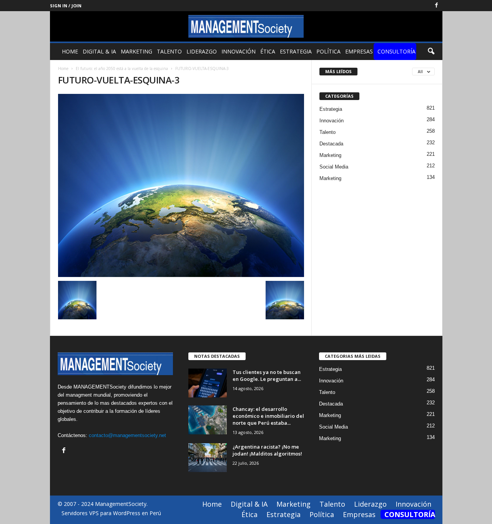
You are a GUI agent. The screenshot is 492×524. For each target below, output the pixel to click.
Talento (169, 51)
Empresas (359, 51)
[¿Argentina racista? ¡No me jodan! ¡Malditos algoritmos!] (207, 457)
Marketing (136, 51)
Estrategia (296, 51)
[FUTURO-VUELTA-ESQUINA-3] (181, 185)
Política (328, 51)
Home (70, 51)
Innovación (238, 51)
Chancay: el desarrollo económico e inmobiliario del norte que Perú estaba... (268, 416)
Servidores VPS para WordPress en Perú (111, 513)
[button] (430, 51)
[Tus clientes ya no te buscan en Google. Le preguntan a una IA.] (207, 383)
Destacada (331, 144)
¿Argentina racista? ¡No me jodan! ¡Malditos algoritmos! (267, 450)
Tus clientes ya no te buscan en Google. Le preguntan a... (267, 375)
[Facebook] (436, 5)
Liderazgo (201, 51)
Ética (267, 51)
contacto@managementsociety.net (127, 435)
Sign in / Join (65, 5)
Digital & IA (99, 51)
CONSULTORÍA (396, 51)
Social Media (333, 167)
